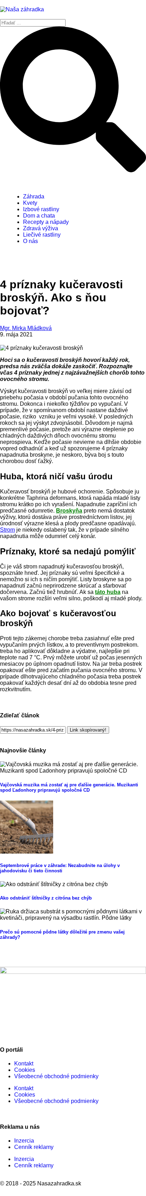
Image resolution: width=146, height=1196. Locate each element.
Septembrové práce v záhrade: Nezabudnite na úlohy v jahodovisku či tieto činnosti (60, 868)
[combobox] (33, 23)
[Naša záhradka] (22, 9)
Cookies (24, 1070)
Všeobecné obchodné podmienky (56, 1076)
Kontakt (23, 1064)
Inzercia (24, 1141)
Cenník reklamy (34, 1147)
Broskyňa (69, 511)
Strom (7, 530)
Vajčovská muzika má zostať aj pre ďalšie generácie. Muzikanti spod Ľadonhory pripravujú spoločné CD (69, 787)
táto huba (107, 592)
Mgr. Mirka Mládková (26, 328)
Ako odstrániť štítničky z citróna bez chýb (46, 898)
